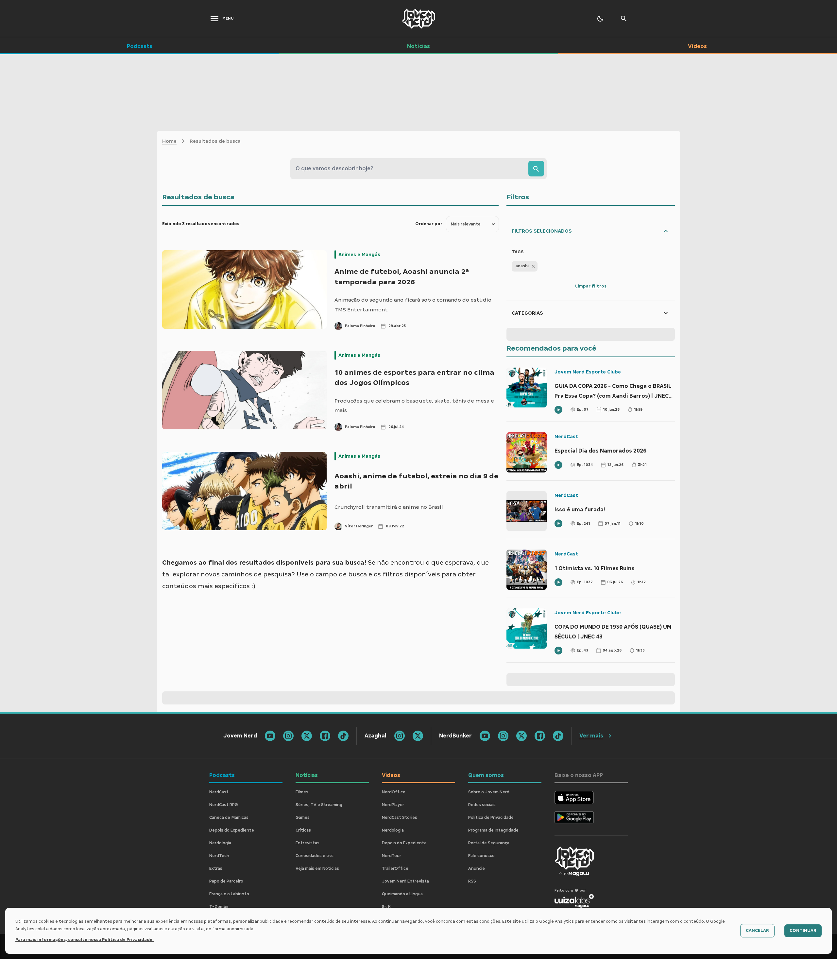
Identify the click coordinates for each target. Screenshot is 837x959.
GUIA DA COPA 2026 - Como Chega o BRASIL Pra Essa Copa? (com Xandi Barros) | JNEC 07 (613, 392)
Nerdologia (220, 843)
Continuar (803, 930)
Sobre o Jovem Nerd (488, 792)
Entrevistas (307, 843)
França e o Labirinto (229, 894)
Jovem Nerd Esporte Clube (588, 371)
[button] (525, 266)
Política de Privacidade (491, 817)
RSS (472, 881)
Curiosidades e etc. (315, 855)
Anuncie (476, 868)
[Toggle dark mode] (600, 19)
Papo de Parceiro (226, 881)
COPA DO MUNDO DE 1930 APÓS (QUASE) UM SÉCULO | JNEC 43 (613, 632)
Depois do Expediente (231, 830)
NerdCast (566, 436)
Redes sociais (482, 804)
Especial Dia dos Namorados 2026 (600, 451)
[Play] (558, 410)
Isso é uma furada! (580, 509)
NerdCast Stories (399, 817)
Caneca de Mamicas (228, 817)
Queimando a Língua (402, 894)
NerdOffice (393, 792)
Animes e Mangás (359, 254)
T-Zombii (218, 906)
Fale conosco (481, 855)
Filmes (302, 792)
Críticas (303, 830)
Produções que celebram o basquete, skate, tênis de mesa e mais (414, 406)
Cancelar (757, 930)
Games (303, 817)
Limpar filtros (590, 286)
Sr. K (386, 906)
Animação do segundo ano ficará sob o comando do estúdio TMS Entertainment (412, 305)
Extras (215, 868)
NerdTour (391, 855)
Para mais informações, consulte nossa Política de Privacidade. (84, 939)
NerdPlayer (393, 804)
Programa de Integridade (493, 830)
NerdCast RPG (223, 804)
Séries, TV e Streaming (319, 804)
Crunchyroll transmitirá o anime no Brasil (388, 507)
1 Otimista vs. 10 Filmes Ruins (595, 568)
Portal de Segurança (488, 843)
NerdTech (219, 855)
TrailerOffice (395, 868)
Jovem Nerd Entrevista (405, 881)
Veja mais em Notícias (317, 868)
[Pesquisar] (536, 168)
